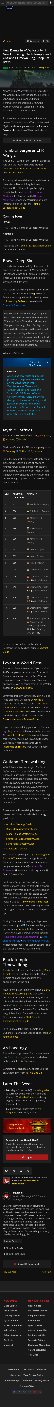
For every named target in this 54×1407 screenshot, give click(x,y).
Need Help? (14, 1369)
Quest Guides (35, 1325)
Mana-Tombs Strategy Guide (22, 833)
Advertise (16, 1375)
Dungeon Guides (36, 1315)
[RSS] (39, 1392)
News (8, 41)
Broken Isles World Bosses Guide (21, 719)
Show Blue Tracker (15, 1248)
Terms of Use (27, 1386)
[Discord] (14, 1392)
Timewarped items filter (34, 901)
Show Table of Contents (28, 140)
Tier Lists (8, 1340)
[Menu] (3, 3)
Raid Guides (10, 1330)
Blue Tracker (35, 365)
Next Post (46, 1271)
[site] (6, 1180)
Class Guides (10, 1305)
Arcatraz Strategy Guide (19, 824)
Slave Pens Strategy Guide (20, 843)
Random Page (12, 1380)
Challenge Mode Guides (39, 1345)
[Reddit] (20, 1171)
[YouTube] (34, 1392)
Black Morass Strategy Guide (21, 829)
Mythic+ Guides (12, 1320)
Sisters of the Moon (36, 168)
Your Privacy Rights (33, 1375)
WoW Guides (10, 1300)
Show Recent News (15, 1253)
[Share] (51, 3)
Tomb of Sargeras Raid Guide (35, 245)
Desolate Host (15, 172)
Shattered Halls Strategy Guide (22, 838)
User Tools (28, 1369)
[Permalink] (28, 1171)
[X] (19, 1392)
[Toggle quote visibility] (47, 362)
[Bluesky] (6, 1171)
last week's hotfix (23, 687)
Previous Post (9, 1271)
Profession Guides (13, 1325)
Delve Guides (10, 1310)
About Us (41, 1369)
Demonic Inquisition (13, 168)
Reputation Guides (37, 1330)
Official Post (36, 362)
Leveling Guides (12, 1315)
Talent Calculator (13, 1335)
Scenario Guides (36, 1340)
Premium (27, 1380)
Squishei (45, 67)
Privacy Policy (42, 1380)
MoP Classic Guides (38, 1300)
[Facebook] (13, 1171)
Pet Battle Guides (37, 1335)
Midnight (8, 1345)
